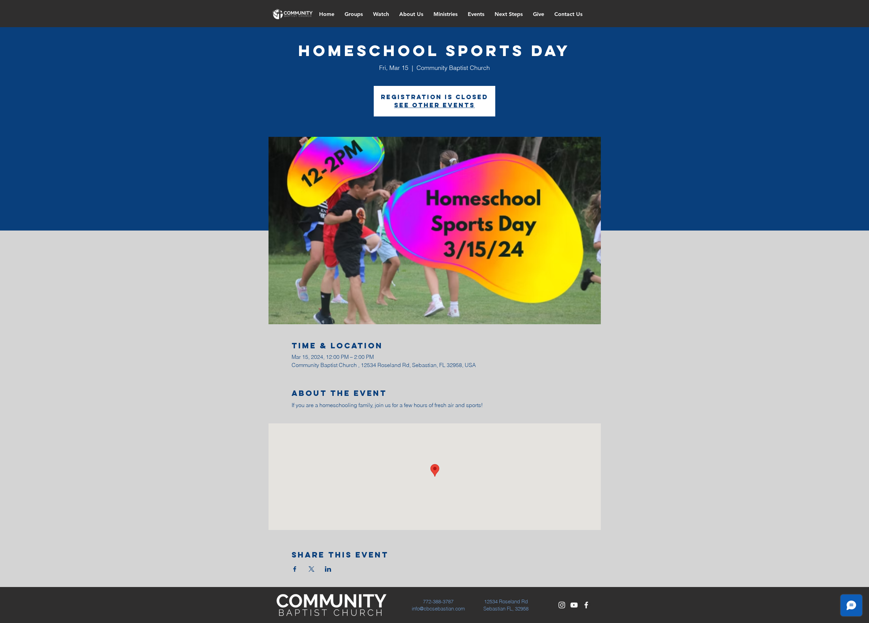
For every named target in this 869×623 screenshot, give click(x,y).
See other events (434, 105)
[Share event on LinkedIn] (328, 569)
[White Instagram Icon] (561, 605)
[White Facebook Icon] (586, 605)
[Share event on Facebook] (295, 569)
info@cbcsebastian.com (438, 608)
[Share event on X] (311, 569)
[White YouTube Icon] (574, 605)
